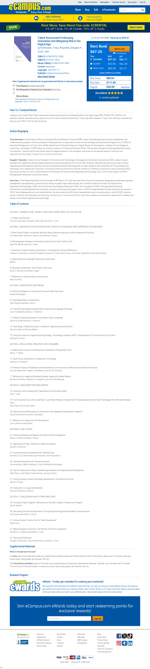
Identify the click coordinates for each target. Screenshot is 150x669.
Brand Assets (42, 646)
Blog (79, 2)
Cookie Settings (103, 643)
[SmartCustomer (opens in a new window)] (109, 97)
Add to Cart (119, 49)
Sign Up (97, 618)
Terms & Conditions (105, 649)
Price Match (101, 637)
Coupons (60, 643)
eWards (60, 646)
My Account (132, 2)
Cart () (142, 2)
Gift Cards (81, 634)
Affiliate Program (43, 640)
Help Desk (81, 637)
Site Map (100, 646)
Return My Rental (91, 2)
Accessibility (41, 637)
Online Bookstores (104, 652)
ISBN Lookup (82, 640)
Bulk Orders (61, 634)
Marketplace (104, 2)
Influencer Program (44, 643)
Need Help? (64, 662)
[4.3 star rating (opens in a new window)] (115, 93)
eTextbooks (108, 9)
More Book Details (46, 76)
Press (99, 634)
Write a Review (22, 96)
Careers (60, 637)
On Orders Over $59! (30, 86)
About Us (40, 634)
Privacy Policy (102, 640)
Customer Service (118, 2)
